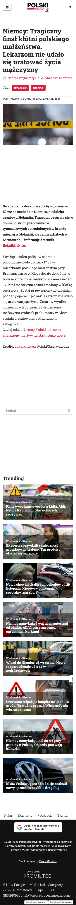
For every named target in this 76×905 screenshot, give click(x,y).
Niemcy (38, 87)
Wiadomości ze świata (56, 78)
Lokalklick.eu (25, 346)
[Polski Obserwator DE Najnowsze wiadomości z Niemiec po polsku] (38, 7)
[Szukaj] (70, 7)
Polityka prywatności (36, 902)
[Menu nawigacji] (7, 7)
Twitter (63, 815)
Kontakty (25, 815)
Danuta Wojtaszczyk (22, 78)
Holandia (20, 87)
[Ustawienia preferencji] (72, 678)
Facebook (44, 815)
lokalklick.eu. (15, 245)
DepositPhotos (48, 861)
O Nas (8, 815)
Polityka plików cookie (61, 902)
